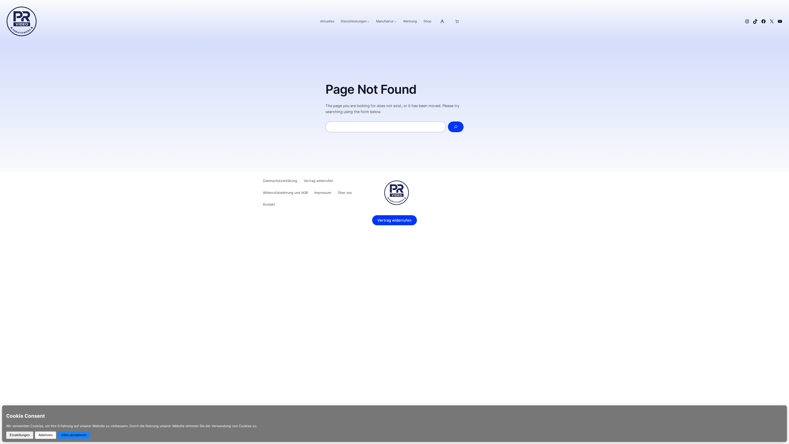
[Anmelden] (442, 21)
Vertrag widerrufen (394, 220)
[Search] (456, 126)
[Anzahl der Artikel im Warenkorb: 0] (457, 21)
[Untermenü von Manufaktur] (395, 21)
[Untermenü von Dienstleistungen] (368, 21)
